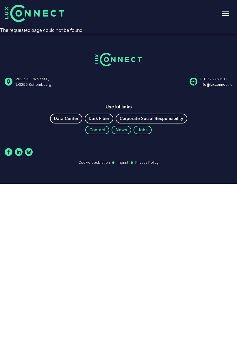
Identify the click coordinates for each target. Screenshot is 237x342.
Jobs (143, 129)
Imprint (122, 162)
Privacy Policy (147, 162)
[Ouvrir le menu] (225, 13)
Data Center (66, 118)
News (121, 129)
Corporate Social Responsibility (151, 118)
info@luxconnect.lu (216, 84)
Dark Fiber (99, 118)
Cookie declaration (94, 162)
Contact (97, 129)
